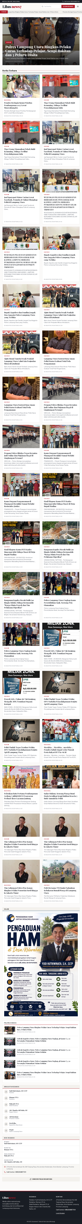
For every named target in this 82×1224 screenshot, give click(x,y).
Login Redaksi (68, 6)
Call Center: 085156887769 (16, 1172)
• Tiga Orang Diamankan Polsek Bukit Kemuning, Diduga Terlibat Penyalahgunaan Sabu (36, 12)
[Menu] (78, 6)
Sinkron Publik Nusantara (42, 1179)
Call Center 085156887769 (72, 1)
